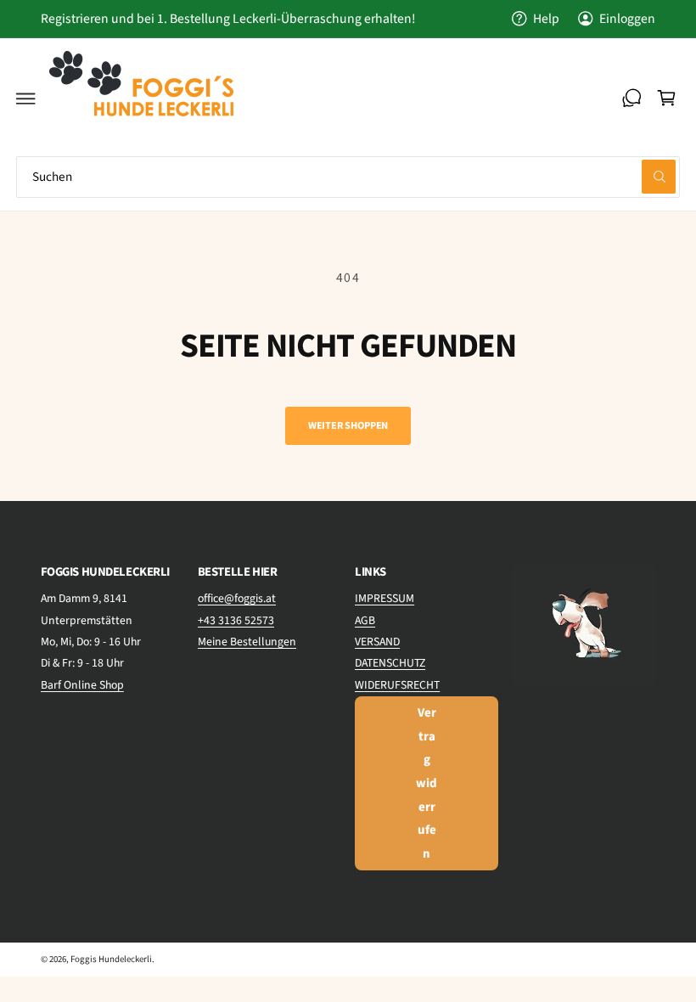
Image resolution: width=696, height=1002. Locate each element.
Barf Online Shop (82, 685)
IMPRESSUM (384, 598)
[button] (26, 98)
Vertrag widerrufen (426, 783)
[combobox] (348, 177)
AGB (365, 620)
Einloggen (627, 18)
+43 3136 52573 (236, 620)
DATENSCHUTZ (390, 663)
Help (546, 18)
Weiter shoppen (348, 425)
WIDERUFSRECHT (397, 685)
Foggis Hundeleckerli (111, 959)
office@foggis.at (237, 598)
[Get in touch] (631, 98)
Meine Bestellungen (247, 641)
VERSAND (377, 641)
